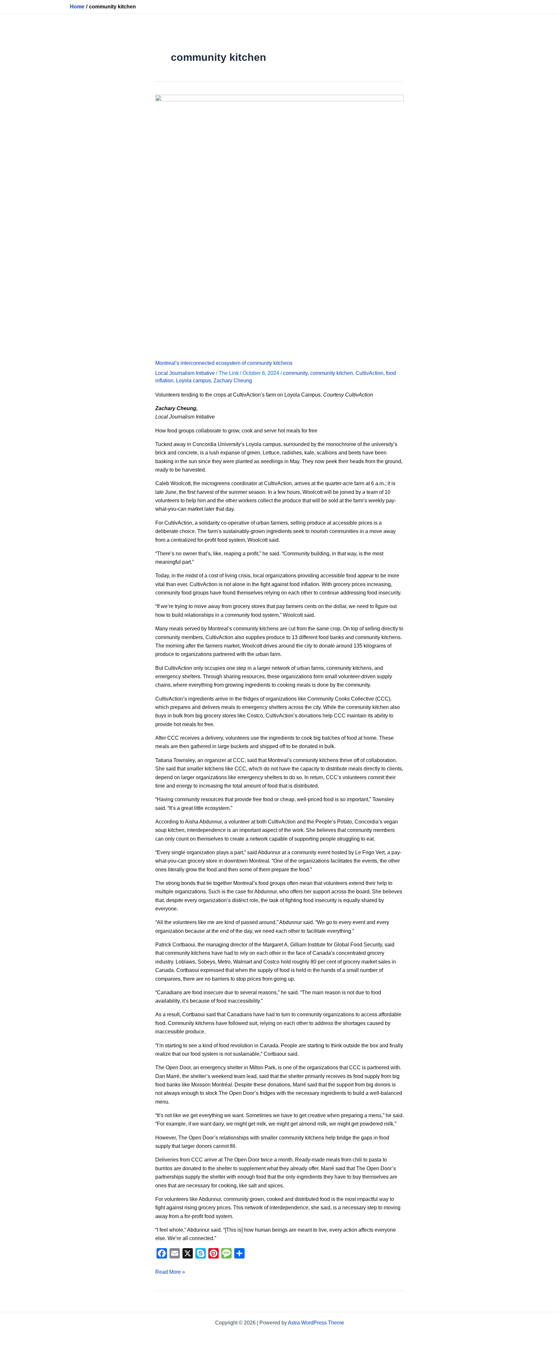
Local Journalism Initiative (185, 373)
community (295, 373)
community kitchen (331, 373)
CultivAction (369, 373)
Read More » (170, 1271)
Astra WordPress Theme (316, 1322)
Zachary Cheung (233, 380)
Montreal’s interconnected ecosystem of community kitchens (223, 363)
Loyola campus (193, 380)
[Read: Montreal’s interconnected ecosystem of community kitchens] (279, 223)
